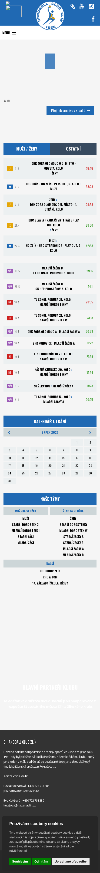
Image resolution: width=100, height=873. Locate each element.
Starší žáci (26, 536)
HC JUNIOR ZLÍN (50, 571)
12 (36, 458)
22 (77, 465)
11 (23, 458)
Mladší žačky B (73, 554)
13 (50, 458)
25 (23, 473)
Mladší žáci (25, 542)
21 (63, 465)
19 (36, 465)
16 (90, 458)
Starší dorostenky (73, 524)
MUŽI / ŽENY (26, 149)
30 (90, 473)
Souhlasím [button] (20, 861)
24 (9, 473)
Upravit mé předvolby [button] (71, 861)
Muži (25, 518)
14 (63, 458)
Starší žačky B (73, 542)
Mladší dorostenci (26, 530)
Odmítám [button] (41, 861)
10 (9, 458)
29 (76, 473)
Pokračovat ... (48, 767)
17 (9, 465)
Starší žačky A (73, 536)
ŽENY (73, 518)
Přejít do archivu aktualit (68, 110)
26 (36, 473)
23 (90, 465)
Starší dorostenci (25, 524)
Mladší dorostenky (73, 530)
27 (49, 473)
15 (77, 458)
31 (9, 481)
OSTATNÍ (73, 149)
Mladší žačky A (73, 548)
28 (63, 473)
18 (23, 465)
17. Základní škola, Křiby (50, 583)
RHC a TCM (50, 577)
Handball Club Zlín (75, 23)
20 (50, 465)
